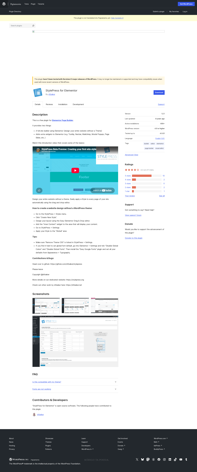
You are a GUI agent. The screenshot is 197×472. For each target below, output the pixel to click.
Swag (121, 449)
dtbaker (51, 94)
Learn (84, 438)
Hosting (12, 446)
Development (78, 104)
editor (153, 143)
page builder (149, 148)
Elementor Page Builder (62, 120)
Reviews (49, 104)
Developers (86, 446)
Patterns (48, 449)
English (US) (160, 138)
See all (162, 196)
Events (120, 442)
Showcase (49, 438)
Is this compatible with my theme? (46, 382)
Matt (156, 442)
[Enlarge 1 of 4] (57, 301)
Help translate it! (117, 18)
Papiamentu (35, 460)
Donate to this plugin (133, 238)
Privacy (12, 449)
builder (146, 143)
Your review (130, 196)
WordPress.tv (88, 449)
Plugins (48, 446)
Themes (48, 442)
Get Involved (123, 438)
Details (37, 104)
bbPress (158, 446)
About (11, 438)
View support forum (133, 215)
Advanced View (131, 155)
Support (161, 104)
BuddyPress (159, 449)
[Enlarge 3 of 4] (115, 301)
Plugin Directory (15, 11)
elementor (160, 143)
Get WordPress (186, 4)
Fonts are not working (41, 389)
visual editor (159, 148)
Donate (121, 446)
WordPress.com (161, 438)
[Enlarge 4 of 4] (115, 319)
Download (159, 92)
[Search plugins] (33, 25)
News (11, 442)
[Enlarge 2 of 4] (86, 301)
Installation (62, 104)
